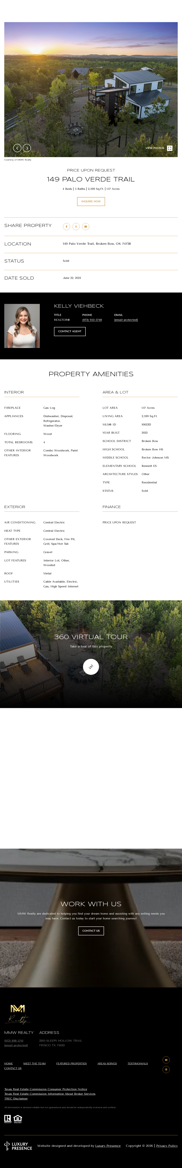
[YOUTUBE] (166, 1059)
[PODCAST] (166, 1069)
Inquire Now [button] (91, 201)
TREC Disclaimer (16, 1098)
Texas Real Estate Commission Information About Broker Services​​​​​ (49, 1093)
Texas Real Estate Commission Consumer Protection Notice (45, 1089)
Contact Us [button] (91, 930)
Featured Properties (71, 1063)
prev (17, 148)
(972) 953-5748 (92, 320)
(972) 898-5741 (13, 1040)
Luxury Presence (108, 1146)
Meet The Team (34, 1063)
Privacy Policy (167, 1146)
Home (8, 1063)
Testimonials (138, 1063)
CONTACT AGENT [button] (69, 331)
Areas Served (107, 1063)
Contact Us (13, 1068)
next (27, 148)
